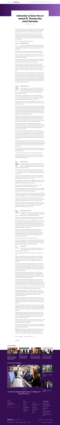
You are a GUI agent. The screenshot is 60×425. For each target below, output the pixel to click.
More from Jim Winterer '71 (28, 336)
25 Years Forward (47, 375)
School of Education (45, 408)
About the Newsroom (40, 419)
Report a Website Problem (10, 422)
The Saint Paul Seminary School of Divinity (47, 415)
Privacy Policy (24, 422)
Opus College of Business (47, 405)
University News (31, 13)
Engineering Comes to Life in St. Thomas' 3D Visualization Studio (23, 357)
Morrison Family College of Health (47, 411)
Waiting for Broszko (21, 276)
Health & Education (25, 410)
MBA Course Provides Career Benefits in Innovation (47, 357)
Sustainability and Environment (36, 404)
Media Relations (51, 419)
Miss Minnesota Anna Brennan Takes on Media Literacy (35, 357)
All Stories (33, 412)
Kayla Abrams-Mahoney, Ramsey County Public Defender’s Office (12, 357)
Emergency (29, 422)
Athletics (24, 404)
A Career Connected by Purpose (47, 391)
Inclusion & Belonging (26, 407)
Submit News (46, 419)
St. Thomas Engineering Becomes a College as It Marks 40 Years (24, 393)
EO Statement (16, 422)
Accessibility (20, 422)
